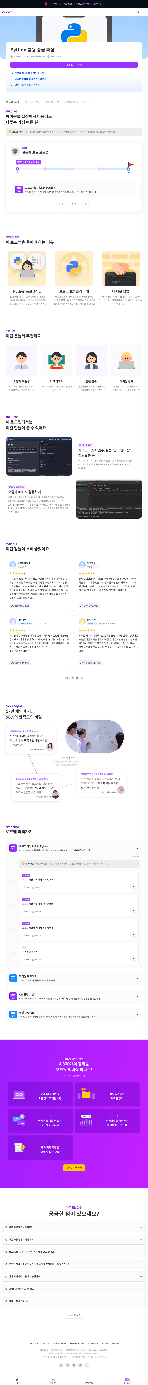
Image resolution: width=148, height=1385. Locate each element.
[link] (79, 881)
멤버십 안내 (127, 1383)
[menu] (144, 12)
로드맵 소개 (11, 18)
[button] (74, 190)
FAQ (72, 18)
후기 (28, 18)
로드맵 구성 (43, 18)
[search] (138, 12)
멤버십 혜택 (59, 18)
